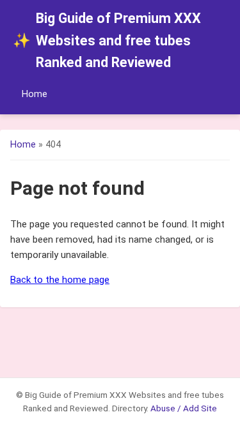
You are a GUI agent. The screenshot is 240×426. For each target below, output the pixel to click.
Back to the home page (59, 279)
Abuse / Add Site (183, 408)
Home (34, 94)
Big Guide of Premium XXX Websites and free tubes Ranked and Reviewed (107, 40)
